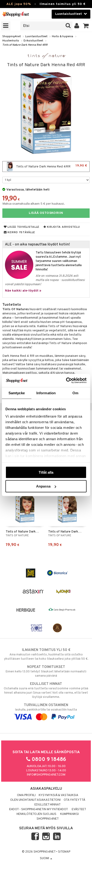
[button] (86, 25)
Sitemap (64, 852)
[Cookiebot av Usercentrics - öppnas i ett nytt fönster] (66, 381)
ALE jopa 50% (18, 4)
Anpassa (43, 486)
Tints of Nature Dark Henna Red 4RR (25, 45)
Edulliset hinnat (47, 805)
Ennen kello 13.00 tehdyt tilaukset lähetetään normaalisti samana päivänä (46, 671)
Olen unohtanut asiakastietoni (35, 800)
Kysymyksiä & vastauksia (58, 795)
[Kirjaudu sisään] (76, 25)
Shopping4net (11, 36)
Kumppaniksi (69, 814)
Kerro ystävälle (21, 232)
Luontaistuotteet (36, 36)
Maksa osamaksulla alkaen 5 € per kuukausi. (33, 204)
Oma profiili (26, 795)
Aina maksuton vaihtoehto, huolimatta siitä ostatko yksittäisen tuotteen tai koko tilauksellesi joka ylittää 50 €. (46, 654)
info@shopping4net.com (46, 775)
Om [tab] (75, 393)
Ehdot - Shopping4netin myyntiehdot (38, 809)
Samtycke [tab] (16, 393)
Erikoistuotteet (33, 41)
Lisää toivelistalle (23, 227)
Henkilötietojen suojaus (36, 814)
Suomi (45, 858)
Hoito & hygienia (62, 36)
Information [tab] (46, 393)
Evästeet (79, 809)
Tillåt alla (46, 472)
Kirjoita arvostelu (63, 227)
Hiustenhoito (10, 41)
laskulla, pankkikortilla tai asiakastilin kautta (46, 707)
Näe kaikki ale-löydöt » (23, 291)
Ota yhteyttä (74, 800)
